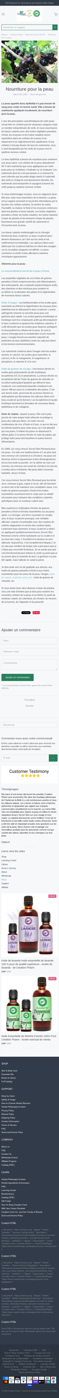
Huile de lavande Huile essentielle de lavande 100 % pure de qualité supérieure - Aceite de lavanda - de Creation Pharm (27, 964)
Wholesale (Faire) (9, 1157)
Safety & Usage (8, 1099)
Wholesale (6, 876)
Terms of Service (9, 1125)
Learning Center (8, 860)
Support (5, 883)
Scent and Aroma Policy (12, 1132)
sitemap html (8, 1364)
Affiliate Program (8, 1161)
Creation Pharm (14, 1391)
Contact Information (10, 1121)
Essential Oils (7, 1074)
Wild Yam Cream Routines (13, 1208)
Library (4, 864)
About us (5, 1146)
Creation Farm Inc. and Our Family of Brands (21, 1212)
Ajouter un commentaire (17, 677)
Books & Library (8, 1078)
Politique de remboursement (37, 1356)
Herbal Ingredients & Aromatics (15, 1183)
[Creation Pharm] (29, 14)
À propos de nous (43, 1353)
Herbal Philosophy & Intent (13, 1107)
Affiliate (4, 887)
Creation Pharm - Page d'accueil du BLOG (27, 35)
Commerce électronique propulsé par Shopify (39, 1391)
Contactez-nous (12, 1356)
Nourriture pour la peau (29, 89)
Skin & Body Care (9, 1071)
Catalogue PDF (30, 1350)
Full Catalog (6, 1081)
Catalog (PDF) (7, 1165)
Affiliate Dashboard (27, 1364)
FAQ (3, 1128)
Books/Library (7, 1194)
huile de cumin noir (22, 577)
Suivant (29, 706)
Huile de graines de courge (16, 369)
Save (37, 613)
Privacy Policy (7, 1110)
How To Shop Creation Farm (14, 1205)
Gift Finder (6, 1201)
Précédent (29, 700)
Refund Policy (7, 1114)
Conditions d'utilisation (43, 1358)
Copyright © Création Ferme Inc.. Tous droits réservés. (27, 1361)
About (4, 872)
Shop (3, 856)
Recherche (14, 1350)
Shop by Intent (8, 1096)
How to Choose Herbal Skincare (15, 1103)
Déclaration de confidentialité (15, 1358)
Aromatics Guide (39, 1369)
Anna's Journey (8, 868)
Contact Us (6, 1154)
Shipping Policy (8, 1118)
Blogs (4, 879)
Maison (4, 35)
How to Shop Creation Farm (17, 1353)
